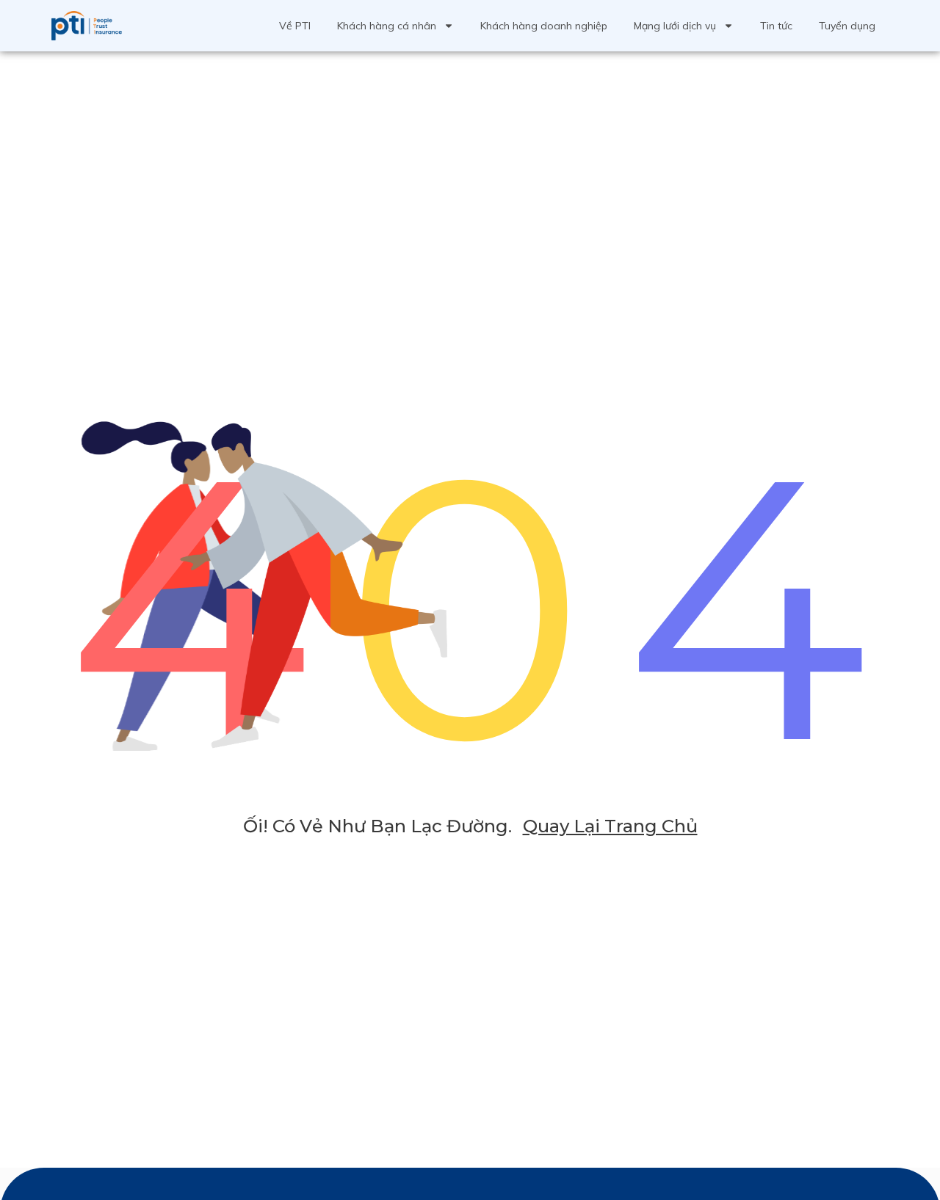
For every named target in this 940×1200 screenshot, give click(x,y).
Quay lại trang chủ (610, 826)
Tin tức (776, 25)
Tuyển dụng (847, 25)
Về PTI (295, 25)
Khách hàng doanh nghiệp (543, 25)
